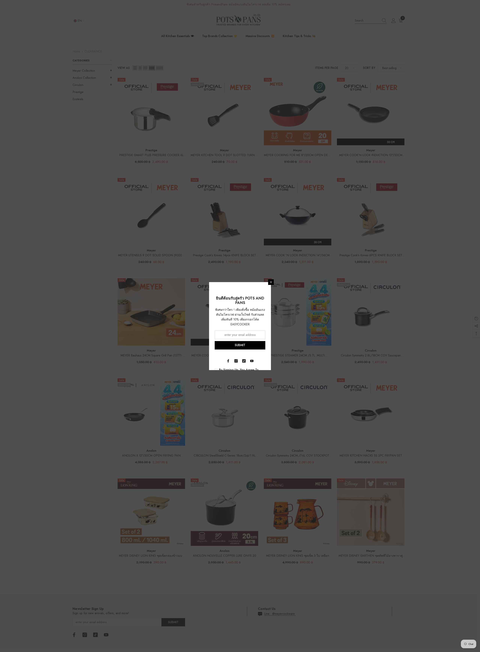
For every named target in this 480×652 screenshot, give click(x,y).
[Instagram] (236, 361)
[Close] (271, 282)
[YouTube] (252, 361)
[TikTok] (244, 361)
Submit (240, 345)
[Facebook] (228, 361)
